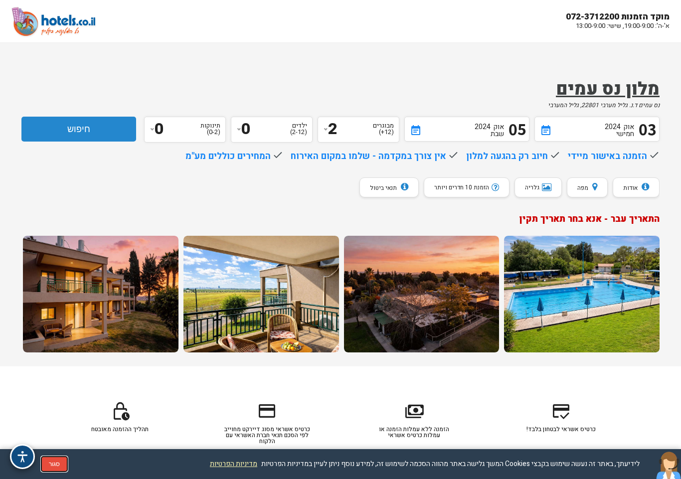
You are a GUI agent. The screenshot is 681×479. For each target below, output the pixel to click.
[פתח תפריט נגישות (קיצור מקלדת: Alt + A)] (22, 456)
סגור (54, 464)
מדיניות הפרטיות (233, 464)
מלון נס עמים (608, 89)
